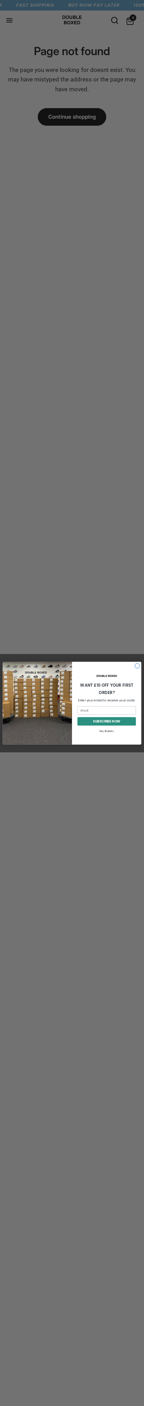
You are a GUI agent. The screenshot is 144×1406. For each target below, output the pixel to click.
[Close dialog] (137, 665)
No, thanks (107, 731)
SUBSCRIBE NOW (106, 721)
